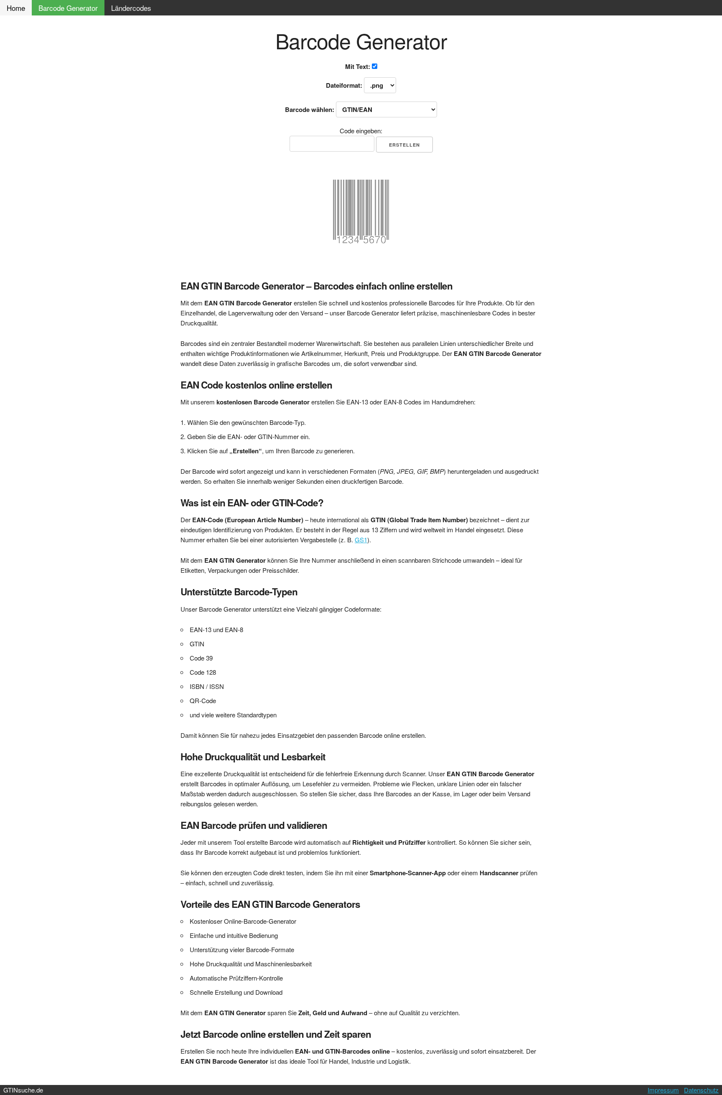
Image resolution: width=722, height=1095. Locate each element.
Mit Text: (358, 66)
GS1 (361, 539)
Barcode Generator (68, 8)
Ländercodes (131, 8)
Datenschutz (701, 1089)
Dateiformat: (345, 85)
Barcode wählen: (310, 109)
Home (16, 8)
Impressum (663, 1089)
